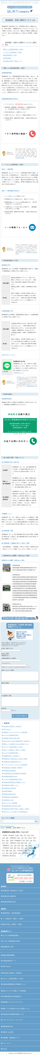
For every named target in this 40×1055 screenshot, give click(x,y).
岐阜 (26, 843)
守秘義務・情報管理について (11, 1037)
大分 (3, 853)
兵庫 (26, 845)
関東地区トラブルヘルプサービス (12, 1002)
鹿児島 (15, 853)
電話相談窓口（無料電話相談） (11, 913)
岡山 (18, 848)
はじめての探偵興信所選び (10, 753)
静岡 (18, 843)
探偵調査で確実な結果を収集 (11, 738)
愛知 (22, 843)
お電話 (9, 645)
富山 (34, 840)
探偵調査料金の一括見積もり (11, 756)
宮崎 (11, 853)
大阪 (11, 845)
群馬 (34, 838)
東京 (18, 838)
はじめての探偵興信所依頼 (10, 735)
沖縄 (19, 853)
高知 (14, 850)
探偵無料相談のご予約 (10, 55)
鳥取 (11, 848)
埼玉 (26, 838)
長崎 (29, 850)
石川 (3, 843)
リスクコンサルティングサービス (12, 1020)
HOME (2, 827)
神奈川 (30, 838)
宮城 (32, 835)
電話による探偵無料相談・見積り (13, 49)
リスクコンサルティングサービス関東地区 (15, 764)
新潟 (23, 840)
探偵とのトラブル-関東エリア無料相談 (14, 991)
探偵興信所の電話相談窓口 (10, 797)
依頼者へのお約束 (7, 1032)
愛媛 (7, 850)
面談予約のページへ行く (9, 355)
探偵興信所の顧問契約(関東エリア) (13, 1014)
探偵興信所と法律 (8, 800)
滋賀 (22, 845)
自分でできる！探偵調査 (10, 803)
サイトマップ (6, 1043)
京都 (15, 845)
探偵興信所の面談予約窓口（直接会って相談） (16, 809)
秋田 (28, 835)
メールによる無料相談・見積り (12, 52)
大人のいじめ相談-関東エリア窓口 (13, 747)
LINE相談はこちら (18, 372)
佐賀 (33, 850)
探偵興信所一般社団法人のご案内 (12, 890)
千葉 (22, 838)
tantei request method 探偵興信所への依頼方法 (17, 741)
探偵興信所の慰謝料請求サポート (12, 762)
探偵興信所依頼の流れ (9, 794)
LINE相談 (5, 371)
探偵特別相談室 (7, 791)
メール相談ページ (10, 196)
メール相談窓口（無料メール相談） (13, 918)
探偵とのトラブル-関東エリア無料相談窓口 (15, 812)
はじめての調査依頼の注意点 (11, 941)
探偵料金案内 (7, 58)
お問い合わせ (7, 729)
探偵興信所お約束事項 (9, 788)
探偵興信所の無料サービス (10, 785)
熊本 (7, 853)
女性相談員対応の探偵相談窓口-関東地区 (14, 773)
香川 (3, 850)
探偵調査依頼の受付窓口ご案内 (12, 806)
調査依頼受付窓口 (7, 1026)
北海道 (17, 835)
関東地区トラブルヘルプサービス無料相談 (15, 732)
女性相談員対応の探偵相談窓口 (11, 996)
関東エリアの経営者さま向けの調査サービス (16, 744)
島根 (15, 848)
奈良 (18, 845)
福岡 (26, 850)
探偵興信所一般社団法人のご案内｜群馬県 (15, 759)
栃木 (3, 840)
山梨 (31, 840)
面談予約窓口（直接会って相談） (12, 924)
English (4, 1049)
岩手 (25, 835)
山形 (3, 838)
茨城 (7, 840)
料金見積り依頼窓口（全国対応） (12, 726)
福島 (7, 838)
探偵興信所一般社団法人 (9, 855)
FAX (13, 645)
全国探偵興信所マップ (9, 961)
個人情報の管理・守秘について (12, 61)
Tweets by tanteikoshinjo (7, 826)
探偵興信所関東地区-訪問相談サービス (14, 782)
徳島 (11, 850)
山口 (26, 848)
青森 (21, 835)
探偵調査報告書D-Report (10, 776)
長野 (27, 840)
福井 (7, 843)
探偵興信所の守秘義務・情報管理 (12, 767)
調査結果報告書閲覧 (8, 955)
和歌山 (30, 845)
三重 (29, 843)
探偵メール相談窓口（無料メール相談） (14, 750)
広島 (22, 848)
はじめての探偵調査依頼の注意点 (12, 779)
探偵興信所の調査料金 (9, 770)
